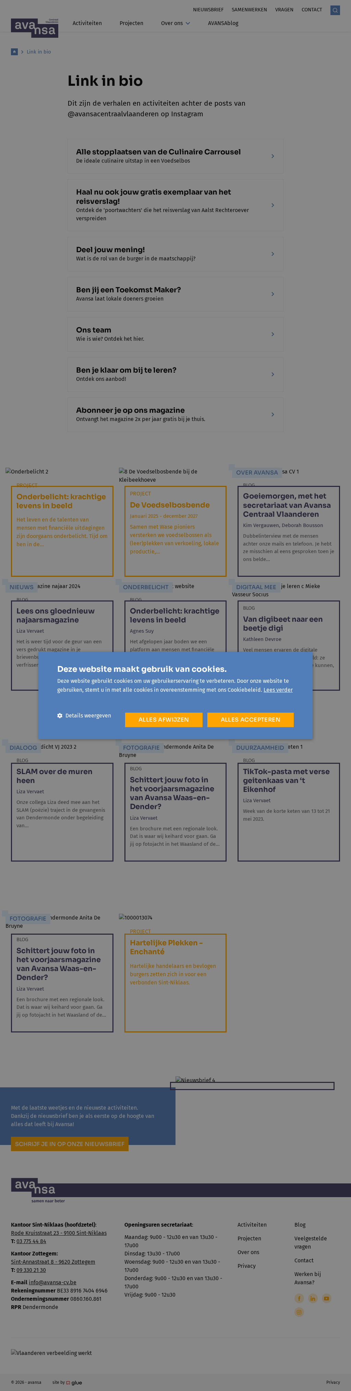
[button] (84, 715)
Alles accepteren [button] (250, 719)
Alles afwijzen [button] (163, 719)
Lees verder (278, 690)
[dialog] (175, 695)
